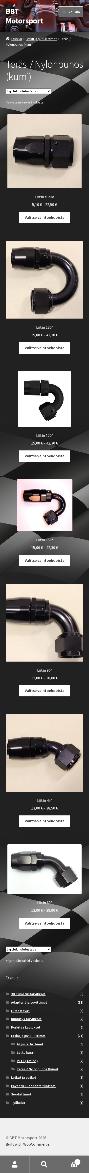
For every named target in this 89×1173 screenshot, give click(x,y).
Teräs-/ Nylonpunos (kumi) (37, 1069)
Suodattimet (21, 1094)
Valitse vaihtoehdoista (45, 217)
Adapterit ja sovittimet (29, 1002)
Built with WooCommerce (27, 1144)
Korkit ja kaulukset (25, 1027)
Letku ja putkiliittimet (41, 39)
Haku (44, 1164)
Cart (68, 1160)
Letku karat (26, 1052)
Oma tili (15, 1164)
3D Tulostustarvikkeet (28, 994)
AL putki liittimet (30, 1044)
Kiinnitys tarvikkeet (26, 1019)
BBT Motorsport (24, 16)
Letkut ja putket (23, 1077)
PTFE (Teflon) (27, 1061)
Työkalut (18, 1102)
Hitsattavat (20, 1011)
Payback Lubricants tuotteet (33, 1086)
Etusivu (16, 39)
